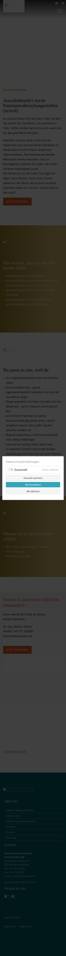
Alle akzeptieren (33, 484)
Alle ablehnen (33, 491)
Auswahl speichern (33, 478)
